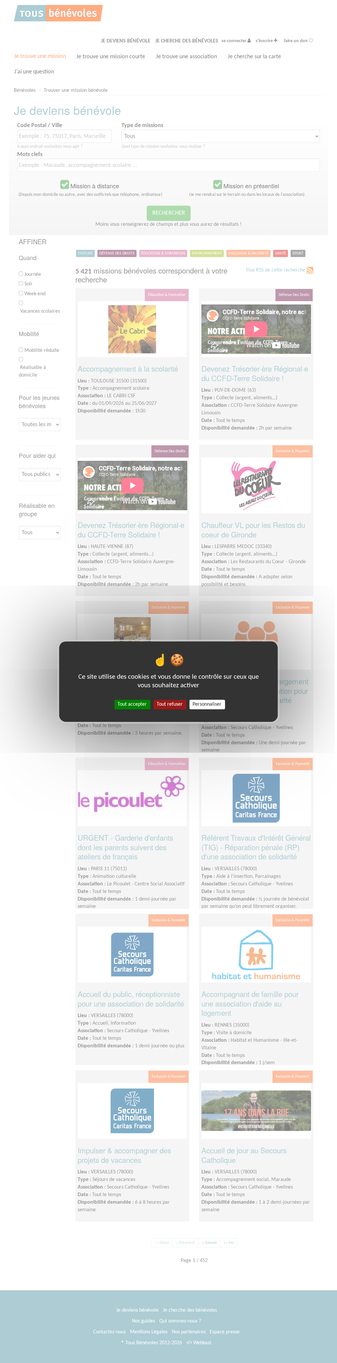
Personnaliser (207, 704)
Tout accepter (132, 704)
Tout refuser (170, 704)
